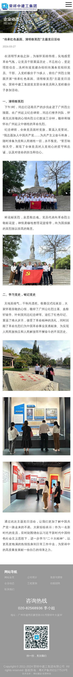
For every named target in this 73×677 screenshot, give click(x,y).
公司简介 (32, 577)
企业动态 (9, 583)
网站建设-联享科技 (42, 673)
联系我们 (9, 589)
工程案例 (32, 583)
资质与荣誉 (56, 577)
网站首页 (9, 577)
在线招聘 (55, 583)
